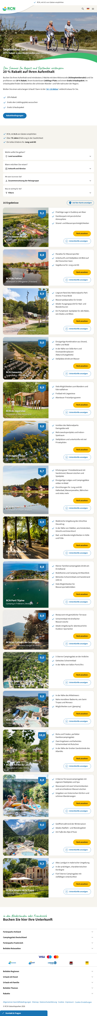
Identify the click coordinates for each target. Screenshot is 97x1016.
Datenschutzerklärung (48, 1002)
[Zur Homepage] (9, 9)
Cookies (61, 1002)
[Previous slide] (5, 227)
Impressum (69, 1002)
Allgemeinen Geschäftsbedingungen (17, 1002)
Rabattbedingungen (14, 115)
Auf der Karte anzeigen (82, 202)
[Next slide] (45, 227)
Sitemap (35, 1002)
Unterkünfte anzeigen (78, 241)
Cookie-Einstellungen (83, 1002)
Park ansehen (82, 233)
